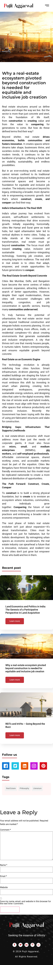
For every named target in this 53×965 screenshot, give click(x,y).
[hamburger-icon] (47, 5)
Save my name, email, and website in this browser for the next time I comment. (25, 902)
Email (3, 876)
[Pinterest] (43, 766)
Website (4, 887)
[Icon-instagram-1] (34, 766)
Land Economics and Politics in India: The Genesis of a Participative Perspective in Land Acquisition (25, 609)
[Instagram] (38, 945)
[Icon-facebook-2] (5, 766)
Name (3, 865)
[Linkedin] (24, 766)
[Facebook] (15, 945)
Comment (5, 830)
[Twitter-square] (15, 766)
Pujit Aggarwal (30, 951)
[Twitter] (20, 945)
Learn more (15, 621)
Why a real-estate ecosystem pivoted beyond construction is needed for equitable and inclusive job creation (25, 668)
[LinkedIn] (26, 945)
